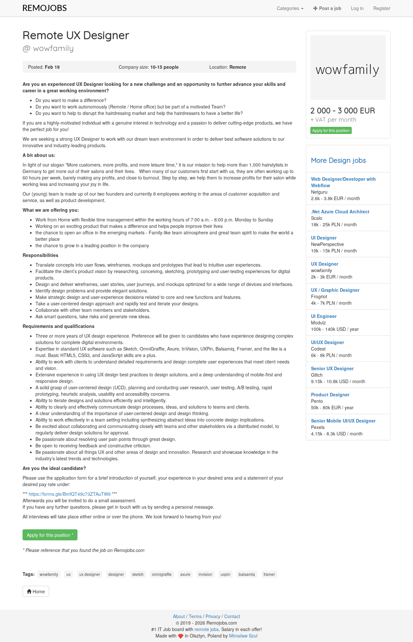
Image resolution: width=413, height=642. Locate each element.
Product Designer (330, 394)
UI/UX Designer (327, 342)
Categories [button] (288, 8)
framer (269, 574)
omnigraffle (162, 574)
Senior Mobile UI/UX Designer (343, 420)
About (179, 616)
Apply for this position (331, 130)
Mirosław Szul (243, 635)
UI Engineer (324, 316)
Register (381, 8)
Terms (195, 616)
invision (205, 574)
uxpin (225, 574)
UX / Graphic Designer (335, 290)
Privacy (213, 616)
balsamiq (247, 574)
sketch (138, 574)
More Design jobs (338, 160)
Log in (357, 8)
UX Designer (324, 263)
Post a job (329, 8)
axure (185, 574)
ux (68, 574)
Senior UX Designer (332, 368)
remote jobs (207, 629)
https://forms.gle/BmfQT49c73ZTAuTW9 (70, 494)
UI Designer (324, 237)
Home (38, 591)
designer (116, 574)
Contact (232, 616)
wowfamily (49, 574)
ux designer (89, 574)
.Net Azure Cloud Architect (340, 211)
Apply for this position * (50, 535)
